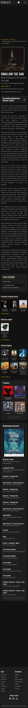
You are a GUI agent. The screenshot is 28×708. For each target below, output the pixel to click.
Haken (4, 537)
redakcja (17, 674)
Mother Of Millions (20, 397)
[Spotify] (13, 699)
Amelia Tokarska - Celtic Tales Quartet (13, 483)
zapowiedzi (3, 679)
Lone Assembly (7, 562)
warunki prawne (19, 679)
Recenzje (12, 39)
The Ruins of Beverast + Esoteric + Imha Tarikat (13, 583)
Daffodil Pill (20, 413)
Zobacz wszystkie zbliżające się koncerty (14, 598)
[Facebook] (10, 699)
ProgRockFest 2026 (8, 468)
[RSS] (17, 699)
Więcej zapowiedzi (14, 417)
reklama (17, 683)
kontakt (17, 688)
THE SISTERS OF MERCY (9, 549)
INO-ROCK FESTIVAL (8, 459)
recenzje (3, 681)
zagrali (2, 683)
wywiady (3, 690)
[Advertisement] (14, 21)
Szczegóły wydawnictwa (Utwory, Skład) (11, 99)
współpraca (18, 686)
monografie (4, 686)
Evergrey (8, 413)
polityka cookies (19, 681)
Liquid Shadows (7, 515)
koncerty (3, 677)
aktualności (3, 674)
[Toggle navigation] (25, 2)
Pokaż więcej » (5, 313)
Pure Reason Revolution (8, 398)
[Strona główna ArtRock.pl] (6, 2)
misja (16, 677)
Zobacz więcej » (6, 377)
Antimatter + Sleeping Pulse (10, 476)
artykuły (3, 688)
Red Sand (5, 530)
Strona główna (5, 39)
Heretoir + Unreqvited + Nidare (11, 543)
